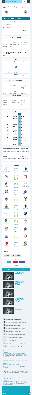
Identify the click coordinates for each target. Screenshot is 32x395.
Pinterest (15, 261)
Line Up (12, 18)
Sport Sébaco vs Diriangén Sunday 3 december (14, 337)
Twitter (9, 261)
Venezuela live (5, 374)
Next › (23, 269)
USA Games (5, 369)
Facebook (21, 261)
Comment (16, 265)
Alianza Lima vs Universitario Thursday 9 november (14, 381)
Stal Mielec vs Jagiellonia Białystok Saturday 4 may (14, 353)
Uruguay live (5, 363)
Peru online (5, 380)
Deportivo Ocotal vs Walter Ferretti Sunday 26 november (16, 346)
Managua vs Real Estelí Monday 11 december (13, 319)
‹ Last (9, 269)
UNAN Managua (16, 255)
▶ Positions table (6, 387)
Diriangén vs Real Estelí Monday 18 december (13, 325)
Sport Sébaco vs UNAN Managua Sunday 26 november (15, 328)
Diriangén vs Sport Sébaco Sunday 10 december (14, 331)
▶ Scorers (5, 390)
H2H (16, 18)
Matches (20, 18)
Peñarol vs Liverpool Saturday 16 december (12, 364)
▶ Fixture (5, 393)
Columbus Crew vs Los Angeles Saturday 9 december (14, 370)
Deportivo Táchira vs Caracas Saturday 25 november (14, 375)
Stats (9, 18)
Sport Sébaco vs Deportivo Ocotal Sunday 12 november (15, 334)
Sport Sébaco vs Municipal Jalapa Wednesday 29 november (16, 322)
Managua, (7, 255)
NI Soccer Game (11, 1)
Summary (5, 18)
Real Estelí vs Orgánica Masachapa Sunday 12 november (15, 343)
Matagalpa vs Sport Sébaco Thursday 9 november (14, 340)
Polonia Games (5, 352)
